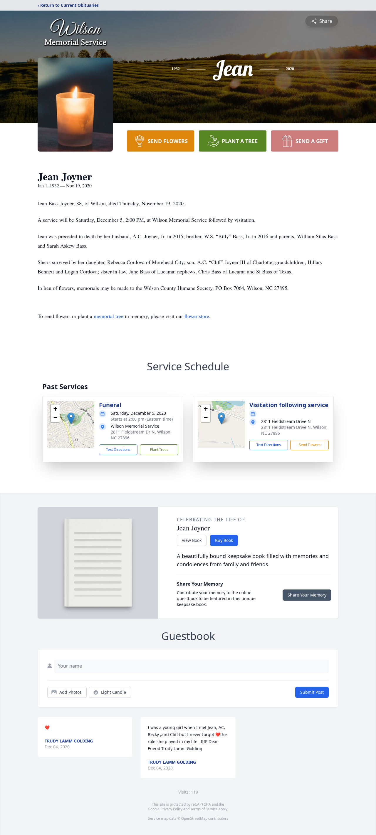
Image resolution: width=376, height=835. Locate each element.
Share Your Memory (307, 595)
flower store (196, 316)
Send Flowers (309, 444)
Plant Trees (159, 449)
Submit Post (312, 692)
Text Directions (118, 449)
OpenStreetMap (194, 818)
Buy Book (224, 540)
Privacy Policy (171, 809)
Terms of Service (204, 809)
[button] (71, 418)
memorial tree (108, 316)
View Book (192, 540)
